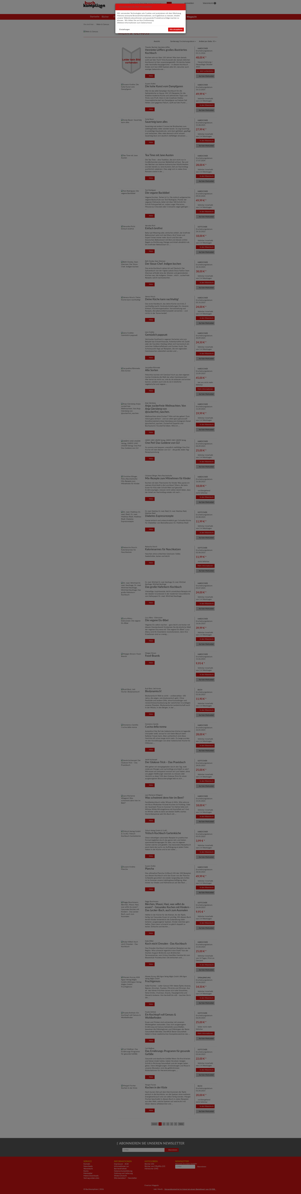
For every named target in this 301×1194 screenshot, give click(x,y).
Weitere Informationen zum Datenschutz (134, 23)
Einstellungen (124, 29)
